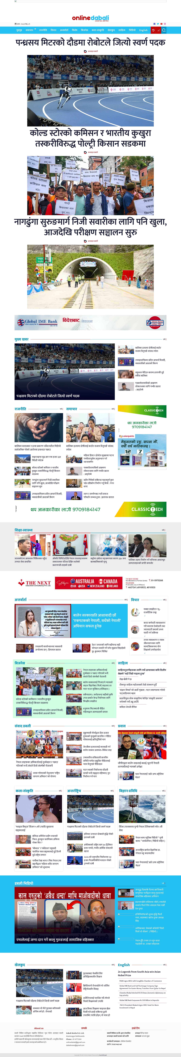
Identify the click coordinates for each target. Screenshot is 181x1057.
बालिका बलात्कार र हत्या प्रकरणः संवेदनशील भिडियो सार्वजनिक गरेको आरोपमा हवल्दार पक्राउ (38, 448)
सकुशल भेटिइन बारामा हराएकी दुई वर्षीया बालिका (149, 374)
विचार (53, 30)
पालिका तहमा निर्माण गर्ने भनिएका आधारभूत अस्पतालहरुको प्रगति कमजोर (147, 561)
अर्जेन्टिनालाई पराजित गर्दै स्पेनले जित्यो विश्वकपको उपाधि (96, 999)
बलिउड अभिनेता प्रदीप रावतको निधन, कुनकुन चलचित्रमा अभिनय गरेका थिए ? (45, 839)
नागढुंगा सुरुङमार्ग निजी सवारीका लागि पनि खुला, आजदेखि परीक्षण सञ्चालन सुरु (90, 227)
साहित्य (121, 30)
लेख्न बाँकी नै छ (126, 679)
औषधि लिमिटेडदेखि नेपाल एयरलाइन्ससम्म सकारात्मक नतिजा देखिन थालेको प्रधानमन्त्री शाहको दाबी (70, 562)
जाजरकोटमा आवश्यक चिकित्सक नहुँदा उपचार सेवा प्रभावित (31, 560)
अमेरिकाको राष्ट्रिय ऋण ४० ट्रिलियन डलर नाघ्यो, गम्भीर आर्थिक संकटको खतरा (98, 848)
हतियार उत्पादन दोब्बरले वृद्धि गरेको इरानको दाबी (98, 835)
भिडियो (132, 30)
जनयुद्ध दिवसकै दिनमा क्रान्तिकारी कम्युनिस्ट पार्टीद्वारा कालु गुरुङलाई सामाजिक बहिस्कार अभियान (149, 893)
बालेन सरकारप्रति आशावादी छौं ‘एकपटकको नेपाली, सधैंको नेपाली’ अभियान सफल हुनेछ (97, 620)
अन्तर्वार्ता (64, 30)
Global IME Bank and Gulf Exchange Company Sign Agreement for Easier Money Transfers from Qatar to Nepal (142, 987)
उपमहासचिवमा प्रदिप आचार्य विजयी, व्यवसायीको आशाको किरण (150, 361)
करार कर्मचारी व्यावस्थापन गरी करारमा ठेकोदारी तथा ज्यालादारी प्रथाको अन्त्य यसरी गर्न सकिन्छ (154, 628)
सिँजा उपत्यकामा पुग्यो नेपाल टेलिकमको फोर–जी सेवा (140, 828)
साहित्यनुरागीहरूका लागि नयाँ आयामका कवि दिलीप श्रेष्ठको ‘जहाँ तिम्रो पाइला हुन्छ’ (142, 672)
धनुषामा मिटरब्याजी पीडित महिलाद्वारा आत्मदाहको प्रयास (95, 710)
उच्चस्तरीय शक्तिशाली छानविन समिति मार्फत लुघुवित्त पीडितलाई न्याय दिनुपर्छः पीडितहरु (96, 761)
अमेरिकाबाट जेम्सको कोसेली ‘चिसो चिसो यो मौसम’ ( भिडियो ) (149, 930)
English (143, 30)
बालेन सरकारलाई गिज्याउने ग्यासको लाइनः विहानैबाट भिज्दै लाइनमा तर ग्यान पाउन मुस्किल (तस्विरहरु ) (98, 685)
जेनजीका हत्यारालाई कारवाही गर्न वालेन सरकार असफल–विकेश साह (97, 748)
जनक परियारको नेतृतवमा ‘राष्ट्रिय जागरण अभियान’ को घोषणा (46, 774)
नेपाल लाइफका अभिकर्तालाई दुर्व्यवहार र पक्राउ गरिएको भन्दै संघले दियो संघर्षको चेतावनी (95, 673)
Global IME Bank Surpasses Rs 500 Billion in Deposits (139, 1000)
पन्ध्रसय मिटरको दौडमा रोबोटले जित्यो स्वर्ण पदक (90, 43)
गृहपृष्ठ (19, 30)
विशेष (74, 30)
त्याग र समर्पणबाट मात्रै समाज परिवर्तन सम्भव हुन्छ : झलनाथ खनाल (99, 495)
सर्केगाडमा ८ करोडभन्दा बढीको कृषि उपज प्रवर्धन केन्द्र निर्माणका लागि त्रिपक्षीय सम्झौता (98, 698)
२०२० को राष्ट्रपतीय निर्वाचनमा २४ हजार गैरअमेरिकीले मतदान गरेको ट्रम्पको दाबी (97, 860)
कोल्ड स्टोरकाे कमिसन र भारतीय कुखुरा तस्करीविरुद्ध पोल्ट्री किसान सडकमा (90, 138)
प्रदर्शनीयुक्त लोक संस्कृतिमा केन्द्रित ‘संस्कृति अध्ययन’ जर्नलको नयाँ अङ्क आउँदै (141, 700)
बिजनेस (84, 30)
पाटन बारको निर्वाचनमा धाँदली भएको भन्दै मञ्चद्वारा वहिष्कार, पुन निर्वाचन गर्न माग (96, 773)
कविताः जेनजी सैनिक (128, 707)
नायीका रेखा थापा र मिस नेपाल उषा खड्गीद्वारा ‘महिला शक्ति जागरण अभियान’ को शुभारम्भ (46, 864)
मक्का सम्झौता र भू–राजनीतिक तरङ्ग (152, 610)
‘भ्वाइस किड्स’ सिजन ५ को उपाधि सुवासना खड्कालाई (35, 828)
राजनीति (43, 30)
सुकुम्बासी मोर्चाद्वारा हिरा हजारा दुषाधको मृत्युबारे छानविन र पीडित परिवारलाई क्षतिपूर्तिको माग (97, 736)
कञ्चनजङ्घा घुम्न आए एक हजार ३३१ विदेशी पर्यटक (46, 458)
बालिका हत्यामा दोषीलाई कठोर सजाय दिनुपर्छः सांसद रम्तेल (148, 349)
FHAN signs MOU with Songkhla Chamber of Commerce (141, 981)
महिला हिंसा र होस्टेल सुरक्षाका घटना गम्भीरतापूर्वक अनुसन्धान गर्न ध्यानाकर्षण (99, 458)
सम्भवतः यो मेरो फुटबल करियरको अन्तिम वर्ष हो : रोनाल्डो (46, 1010)
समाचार (29, 30)
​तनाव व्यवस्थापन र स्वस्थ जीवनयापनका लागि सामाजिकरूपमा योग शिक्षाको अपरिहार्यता (154, 645)
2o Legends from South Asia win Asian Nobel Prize (139, 974)
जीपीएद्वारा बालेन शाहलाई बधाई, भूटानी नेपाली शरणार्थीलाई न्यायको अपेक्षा (138, 765)
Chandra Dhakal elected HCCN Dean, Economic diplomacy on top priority (143, 994)
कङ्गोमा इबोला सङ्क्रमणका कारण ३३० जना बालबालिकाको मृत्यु (108, 560)
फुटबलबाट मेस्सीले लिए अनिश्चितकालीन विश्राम (93, 975)
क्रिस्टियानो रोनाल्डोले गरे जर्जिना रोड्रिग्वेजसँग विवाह (96, 987)
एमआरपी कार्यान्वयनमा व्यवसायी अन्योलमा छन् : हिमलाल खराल (48, 648)
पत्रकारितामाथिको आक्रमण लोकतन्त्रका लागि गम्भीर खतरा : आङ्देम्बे (148, 386)
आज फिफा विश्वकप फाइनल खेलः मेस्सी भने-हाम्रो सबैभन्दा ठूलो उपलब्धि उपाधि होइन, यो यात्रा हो (96, 1012)
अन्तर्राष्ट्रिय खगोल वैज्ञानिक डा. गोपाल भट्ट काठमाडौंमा (148, 851)
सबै (164, 339)
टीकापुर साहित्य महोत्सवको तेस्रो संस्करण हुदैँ (138, 685)
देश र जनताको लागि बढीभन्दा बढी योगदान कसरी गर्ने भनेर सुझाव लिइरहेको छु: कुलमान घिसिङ (108, 648)
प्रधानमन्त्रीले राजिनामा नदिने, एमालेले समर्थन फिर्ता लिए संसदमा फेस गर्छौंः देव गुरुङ (150, 905)
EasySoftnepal (103, 1055)
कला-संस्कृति (98, 30)
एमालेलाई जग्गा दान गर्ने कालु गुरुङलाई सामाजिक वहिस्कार (55, 940)
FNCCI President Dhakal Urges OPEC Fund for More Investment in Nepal (139, 1006)
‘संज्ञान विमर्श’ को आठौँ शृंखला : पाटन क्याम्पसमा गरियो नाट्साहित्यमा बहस (142, 691)
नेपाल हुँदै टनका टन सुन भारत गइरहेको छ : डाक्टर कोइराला (147, 942)
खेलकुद (111, 30)
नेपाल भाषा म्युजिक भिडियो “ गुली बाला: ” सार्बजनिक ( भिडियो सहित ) (150, 839)
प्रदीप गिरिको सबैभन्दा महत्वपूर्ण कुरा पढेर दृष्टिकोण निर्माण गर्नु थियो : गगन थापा (99, 483)
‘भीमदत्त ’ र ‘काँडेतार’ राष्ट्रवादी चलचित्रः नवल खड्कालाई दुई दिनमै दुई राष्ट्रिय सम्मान (46, 851)
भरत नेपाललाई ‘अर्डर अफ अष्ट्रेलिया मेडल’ (149, 775)
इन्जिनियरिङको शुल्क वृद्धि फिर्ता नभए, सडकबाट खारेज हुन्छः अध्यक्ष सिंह (149, 917)
